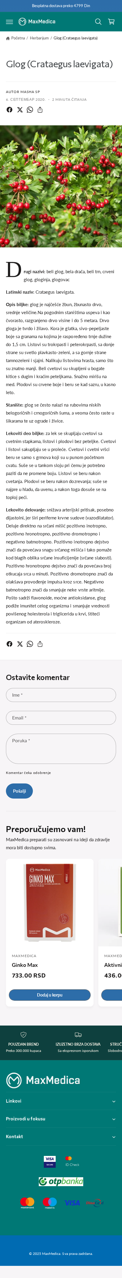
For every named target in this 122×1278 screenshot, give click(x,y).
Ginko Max (25, 965)
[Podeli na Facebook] (9, 109)
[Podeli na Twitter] (19, 109)
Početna (18, 38)
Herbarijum (39, 38)
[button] (9, 21)
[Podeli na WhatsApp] (29, 109)
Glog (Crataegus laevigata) (75, 38)
